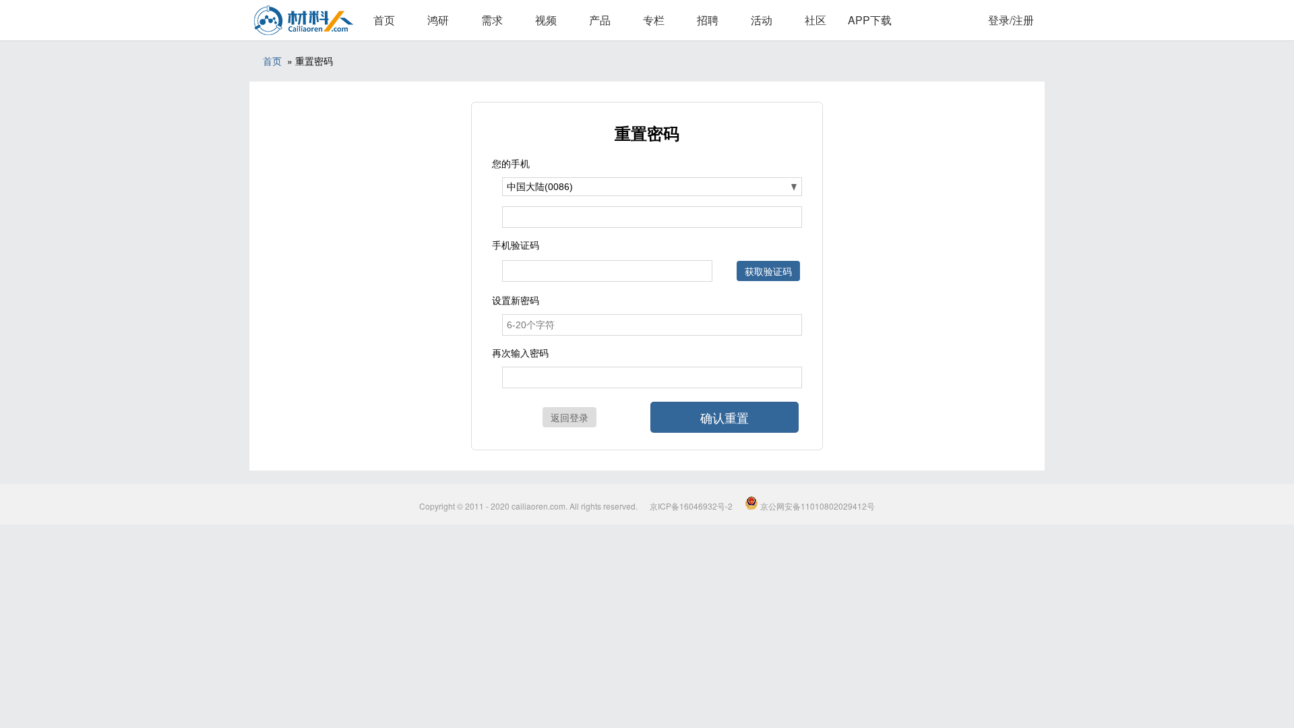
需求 (492, 20)
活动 (761, 20)
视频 (546, 20)
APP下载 (870, 20)
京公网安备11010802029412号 (816, 506)
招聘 (707, 20)
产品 (600, 20)
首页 (384, 20)
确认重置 (724, 417)
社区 (815, 20)
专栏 (654, 20)
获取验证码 (768, 271)
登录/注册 (1011, 20)
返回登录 (569, 417)
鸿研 (438, 20)
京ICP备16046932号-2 (691, 506)
